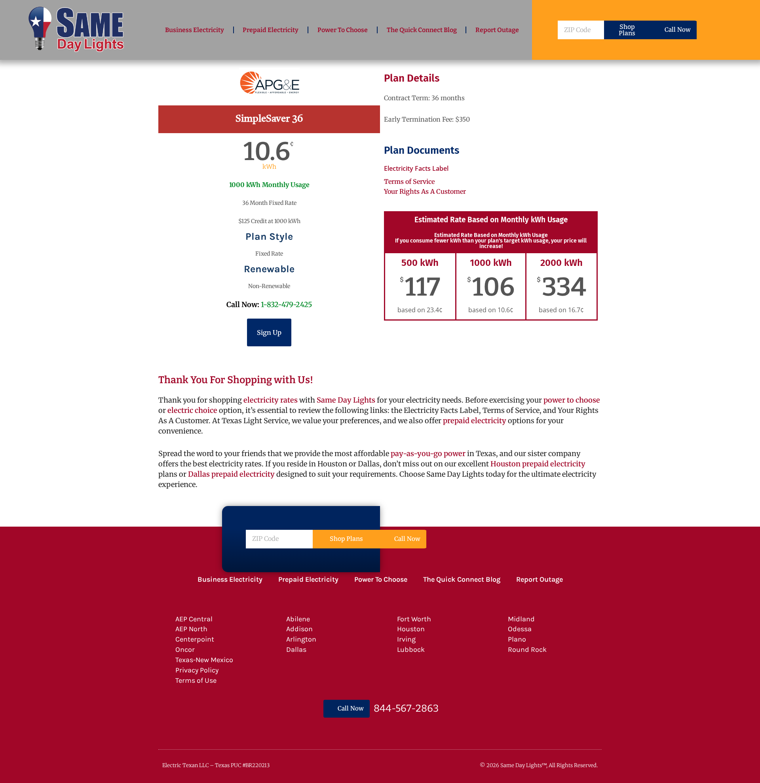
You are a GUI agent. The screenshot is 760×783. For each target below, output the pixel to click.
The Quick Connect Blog (422, 30)
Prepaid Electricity (270, 30)
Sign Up (269, 332)
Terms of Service (409, 181)
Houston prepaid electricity (537, 463)
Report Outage (497, 30)
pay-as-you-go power (428, 453)
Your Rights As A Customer (425, 191)
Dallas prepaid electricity (231, 474)
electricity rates (270, 400)
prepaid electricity (473, 420)
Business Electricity (194, 30)
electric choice (192, 410)
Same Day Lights (346, 400)
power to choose (571, 400)
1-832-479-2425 (286, 304)
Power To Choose (342, 30)
